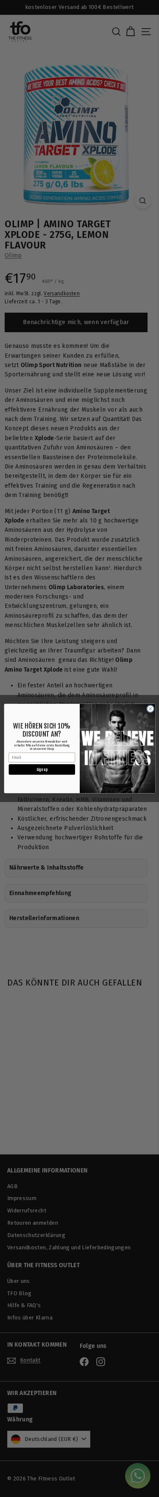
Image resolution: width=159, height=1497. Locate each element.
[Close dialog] (150, 708)
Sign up (41, 769)
